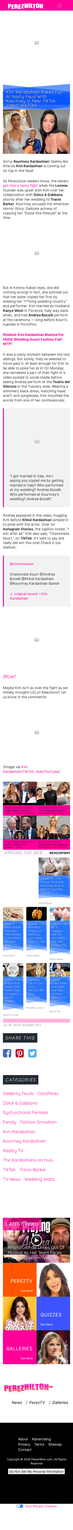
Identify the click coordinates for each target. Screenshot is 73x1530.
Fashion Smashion (38, 1122)
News (17, 1402)
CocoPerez (48, 1093)
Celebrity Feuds (18, 1093)
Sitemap (55, 1444)
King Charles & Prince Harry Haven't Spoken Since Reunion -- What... (19, 844)
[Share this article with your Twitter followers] (32, 1053)
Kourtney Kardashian (24, 1141)
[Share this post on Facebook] (7, 1053)
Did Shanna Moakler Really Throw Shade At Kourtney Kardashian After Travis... (53, 810)
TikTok (9, 1169)
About (23, 1439)
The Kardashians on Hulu (28, 1160)
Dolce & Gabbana (20, 1103)
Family (9, 1122)
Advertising (41, 1439)
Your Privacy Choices (41, 1506)
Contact (25, 1450)
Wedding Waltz (39, 1179)
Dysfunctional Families (25, 1112)
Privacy (24, 1444)
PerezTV (37, 1402)
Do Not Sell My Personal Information (36, 1471)
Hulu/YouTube (47, 772)
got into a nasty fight (20, 185)
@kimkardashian (22, 564)
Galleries (60, 1402)
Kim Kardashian (19, 1131)
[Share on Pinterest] (20, 1053)
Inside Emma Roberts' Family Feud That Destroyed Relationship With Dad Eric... (53, 844)
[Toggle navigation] (59, 5)
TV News (11, 1179)
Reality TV (13, 1150)
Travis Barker (32, 1169)
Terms (39, 1444)
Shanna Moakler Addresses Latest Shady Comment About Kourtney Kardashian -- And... (19, 811)
